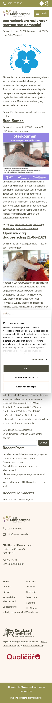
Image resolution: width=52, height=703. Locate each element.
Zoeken (6, 438)
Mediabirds (37, 698)
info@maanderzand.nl (18, 534)
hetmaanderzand (23, 112)
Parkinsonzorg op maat (14, 462)
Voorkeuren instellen (24, 377)
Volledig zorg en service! (14, 612)
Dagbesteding (10, 607)
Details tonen (37, 360)
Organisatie (31, 597)
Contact (7, 587)
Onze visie (31, 592)
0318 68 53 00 (15, 529)
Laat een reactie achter (27, 229)
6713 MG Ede (9, 553)
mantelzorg (38, 225)
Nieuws (6, 592)
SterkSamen (13, 120)
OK (26, 368)
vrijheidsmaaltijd (10, 434)
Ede (12, 112)
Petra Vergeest (15, 35)
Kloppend (30, 603)
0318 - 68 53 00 (15, 3)
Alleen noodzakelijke (26, 387)
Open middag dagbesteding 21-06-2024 (24, 235)
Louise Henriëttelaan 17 (14, 549)
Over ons (30, 587)
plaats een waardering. (33, 646)
